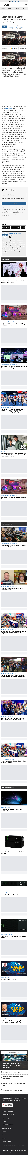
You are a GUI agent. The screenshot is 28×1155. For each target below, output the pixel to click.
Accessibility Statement (8, 1124)
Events (3, 12)
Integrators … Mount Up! (11, 1072)
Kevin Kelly (8, 108)
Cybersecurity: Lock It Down (12, 1090)
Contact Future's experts (8, 1114)
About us (4, 1131)
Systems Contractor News (15, 27)
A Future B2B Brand (7, 1141)
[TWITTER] (10, 237)
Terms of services (20, 208)
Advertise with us (6, 1128)
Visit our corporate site (14, 1100)
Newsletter (23, 48)
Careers (4, 1138)
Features (4, 26)
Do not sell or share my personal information (13, 1145)
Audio (9, 8)
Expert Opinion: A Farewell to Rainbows (13, 1077)
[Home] (14, 1)
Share (5, 48)
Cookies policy (5, 1121)
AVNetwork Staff (13, 26)
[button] (2, 4)
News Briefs (5, 228)
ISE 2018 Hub (15, 228)
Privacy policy (5, 1118)
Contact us (4, 1135)
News (23, 228)
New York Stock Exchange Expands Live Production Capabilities (12, 1065)
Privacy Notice (22, 209)
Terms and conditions (7, 1111)
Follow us (15, 48)
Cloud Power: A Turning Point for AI (14, 1084)
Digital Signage (20, 8)
